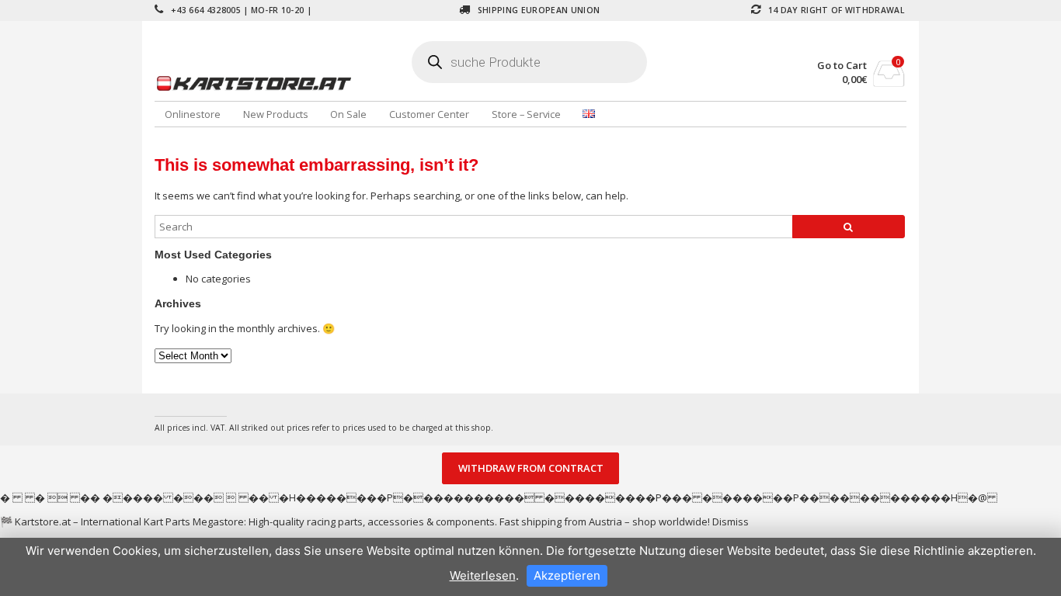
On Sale (348, 114)
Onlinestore (193, 114)
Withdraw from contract (531, 469)
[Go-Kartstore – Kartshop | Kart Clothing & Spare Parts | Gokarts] (280, 83)
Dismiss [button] (730, 521)
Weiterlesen (483, 575)
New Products (275, 114)
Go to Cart (842, 66)
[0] (889, 82)
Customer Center (429, 114)
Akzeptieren (567, 575)
